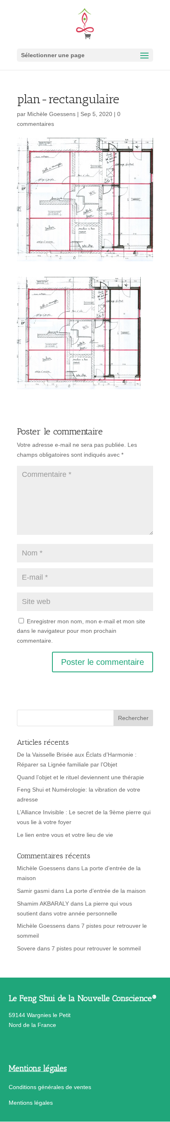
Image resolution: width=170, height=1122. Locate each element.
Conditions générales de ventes (50, 1087)
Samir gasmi (33, 890)
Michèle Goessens (51, 114)
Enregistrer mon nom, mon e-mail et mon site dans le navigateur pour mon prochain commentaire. (81, 631)
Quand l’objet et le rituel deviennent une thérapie (80, 777)
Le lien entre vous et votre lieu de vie (65, 835)
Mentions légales (31, 1102)
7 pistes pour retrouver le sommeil (96, 948)
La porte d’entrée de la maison (106, 890)
